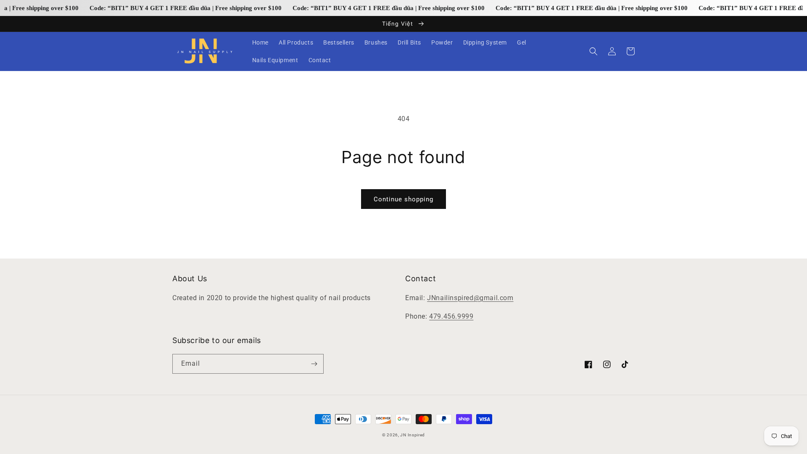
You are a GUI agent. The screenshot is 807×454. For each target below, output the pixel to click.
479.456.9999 (451, 316)
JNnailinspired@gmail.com (470, 298)
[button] (593, 51)
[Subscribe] (314, 364)
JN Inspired (412, 435)
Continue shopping (403, 199)
